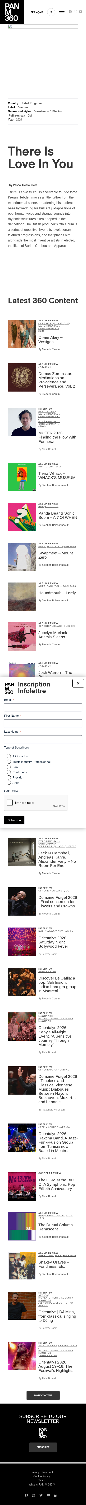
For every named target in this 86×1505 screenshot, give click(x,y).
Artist (16, 782)
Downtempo (41, 111)
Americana (46, 586)
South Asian (64, 931)
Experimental (55, 1215)
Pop (41, 506)
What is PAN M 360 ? (42, 1484)
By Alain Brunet (47, 449)
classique (61, 323)
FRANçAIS (37, 12)
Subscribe (43, 1447)
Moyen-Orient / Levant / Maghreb (55, 1019)
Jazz (41, 367)
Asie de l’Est (47, 1345)
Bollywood (46, 931)
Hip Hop (43, 467)
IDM (29, 115)
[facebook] (70, 12)
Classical (45, 323)
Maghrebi (45, 1016)
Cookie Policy (41, 1476)
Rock (43, 426)
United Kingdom (31, 103)
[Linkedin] (55, 1495)
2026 (41, 331)
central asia (67, 1345)
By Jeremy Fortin (47, 954)
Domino (23, 107)
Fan (15, 766)
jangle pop (55, 546)
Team (41, 1480)
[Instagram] (75, 12)
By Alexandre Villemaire (52, 1109)
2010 (19, 119)
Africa (65, 1127)
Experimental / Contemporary (49, 415)
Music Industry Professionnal (32, 761)
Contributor (20, 772)
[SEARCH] (51, 12)
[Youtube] (80, 12)
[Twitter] (41, 1495)
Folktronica (16, 115)
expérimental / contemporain (49, 327)
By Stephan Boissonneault (53, 485)
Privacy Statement (41, 1472)
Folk (58, 586)
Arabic (43, 1305)
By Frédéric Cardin (49, 349)
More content (43, 1395)
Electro (57, 111)
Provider (18, 777)
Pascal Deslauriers (25, 185)
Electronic (46, 411)
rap (53, 467)
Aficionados (20, 756)
